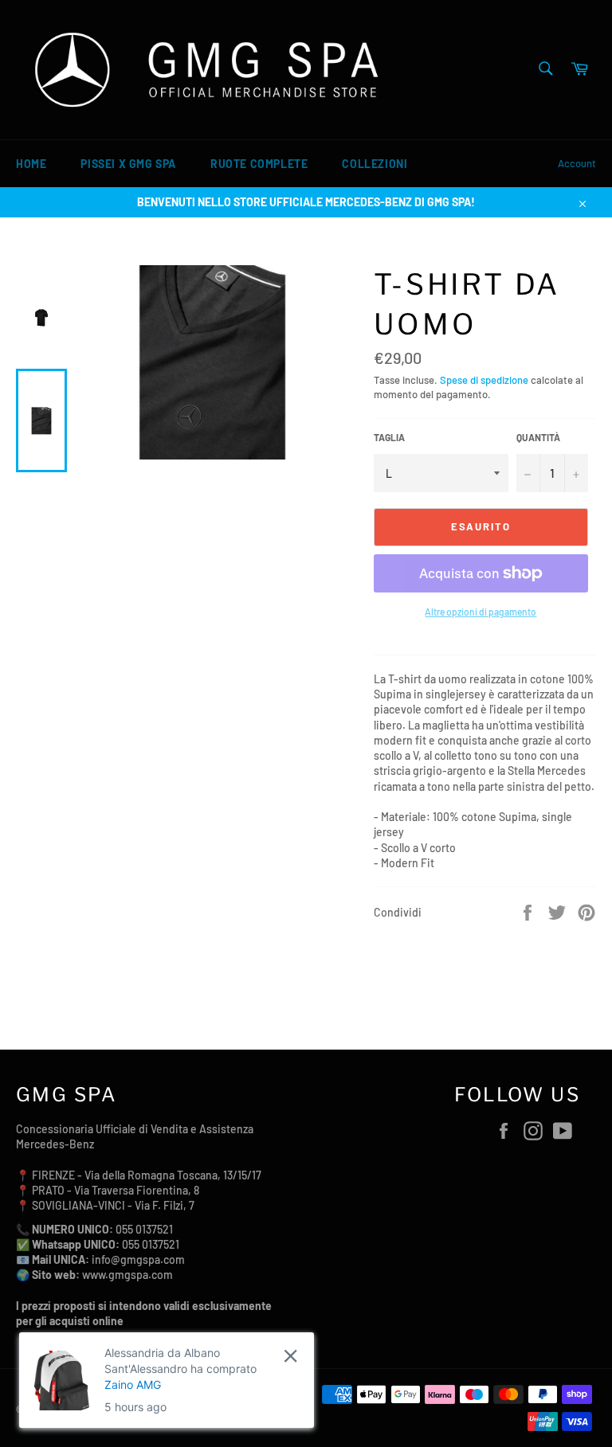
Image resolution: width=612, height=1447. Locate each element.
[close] (290, 1356)
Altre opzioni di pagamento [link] (480, 611)
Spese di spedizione (484, 379)
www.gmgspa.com (127, 1274)
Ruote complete (259, 163)
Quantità (538, 437)
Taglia (389, 437)
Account (577, 163)
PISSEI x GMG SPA (128, 163)
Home (31, 163)
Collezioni (374, 163)
